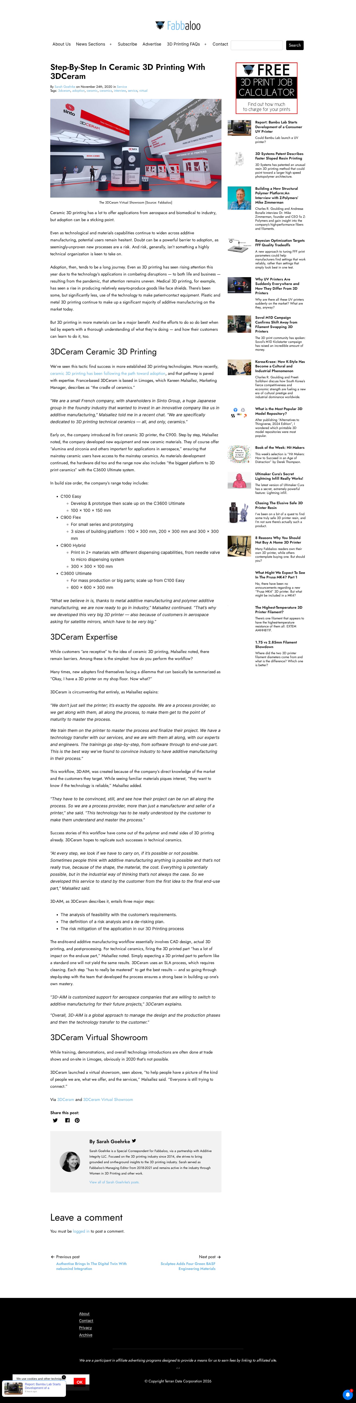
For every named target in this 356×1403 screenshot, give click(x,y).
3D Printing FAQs (183, 44)
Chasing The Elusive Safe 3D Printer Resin (279, 505)
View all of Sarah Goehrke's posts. (114, 1182)
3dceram (64, 90)
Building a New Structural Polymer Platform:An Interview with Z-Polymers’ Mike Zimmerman (277, 195)
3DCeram (65, 1100)
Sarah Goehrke (65, 86)
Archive (85, 1335)
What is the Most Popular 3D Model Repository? (278, 411)
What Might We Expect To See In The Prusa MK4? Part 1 (280, 575)
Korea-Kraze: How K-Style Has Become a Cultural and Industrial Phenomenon (280, 366)
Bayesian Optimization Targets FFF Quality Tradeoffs (280, 243)
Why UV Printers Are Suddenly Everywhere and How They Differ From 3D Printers (277, 286)
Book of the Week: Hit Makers (279, 447)
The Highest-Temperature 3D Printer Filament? (278, 610)
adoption (78, 90)
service (132, 90)
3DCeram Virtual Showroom (108, 1100)
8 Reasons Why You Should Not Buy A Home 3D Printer (278, 540)
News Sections (90, 44)
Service (122, 86)
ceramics (106, 90)
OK (80, 1382)
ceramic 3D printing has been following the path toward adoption (107, 373)
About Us (62, 44)
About (84, 1314)
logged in (81, 1231)
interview (120, 90)
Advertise (152, 44)
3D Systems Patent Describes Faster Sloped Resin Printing (279, 156)
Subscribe (127, 44)
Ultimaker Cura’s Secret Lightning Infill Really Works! (279, 476)
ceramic (92, 90)
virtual (143, 90)
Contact (220, 44)
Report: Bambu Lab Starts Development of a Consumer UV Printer (278, 127)
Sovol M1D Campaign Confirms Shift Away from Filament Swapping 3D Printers (276, 324)
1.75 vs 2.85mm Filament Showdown (276, 644)
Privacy (85, 1328)
